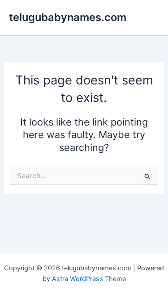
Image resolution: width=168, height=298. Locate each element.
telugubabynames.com (67, 17)
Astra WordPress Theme (89, 279)
